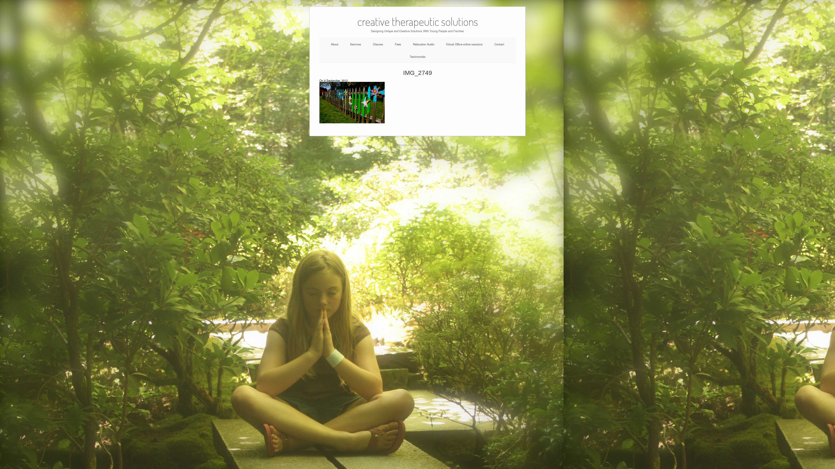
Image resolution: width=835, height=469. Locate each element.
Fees (398, 44)
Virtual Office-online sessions (464, 44)
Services (355, 44)
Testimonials (418, 56)
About (334, 44)
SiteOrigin (423, 149)
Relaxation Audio (423, 44)
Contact (499, 44)
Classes (378, 44)
